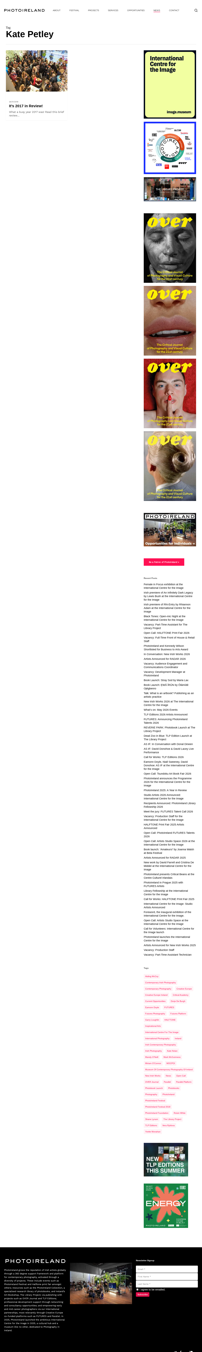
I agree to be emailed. (152, 1289)
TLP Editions (151, 1125)
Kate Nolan (172, 1051)
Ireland (178, 1038)
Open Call (181, 1076)
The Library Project (172, 1119)
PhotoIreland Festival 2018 (157, 1107)
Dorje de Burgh (178, 1001)
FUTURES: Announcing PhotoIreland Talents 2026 (166, 721)
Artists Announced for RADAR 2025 (165, 857)
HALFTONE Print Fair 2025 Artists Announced (164, 826)
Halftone (36, 1284)
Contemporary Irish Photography (160, 982)
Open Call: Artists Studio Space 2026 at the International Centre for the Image (169, 843)
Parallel (167, 1082)
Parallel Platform (184, 1082)
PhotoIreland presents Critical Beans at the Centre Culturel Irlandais (169, 876)
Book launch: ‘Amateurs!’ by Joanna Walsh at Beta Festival (169, 851)
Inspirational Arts (153, 1026)
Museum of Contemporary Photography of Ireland (169, 1069)
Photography (151, 1094)
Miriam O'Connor (153, 1063)
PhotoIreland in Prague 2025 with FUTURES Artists (163, 884)
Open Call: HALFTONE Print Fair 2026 (166, 632)
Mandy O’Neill (151, 1057)
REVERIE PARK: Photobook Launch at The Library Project (169, 729)
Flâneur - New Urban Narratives (24, 94)
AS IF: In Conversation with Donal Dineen (168, 744)
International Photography (157, 1038)
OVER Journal (29, 1298)
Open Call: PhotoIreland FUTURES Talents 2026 (169, 834)
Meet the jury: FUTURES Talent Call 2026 (168, 811)
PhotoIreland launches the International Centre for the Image (167, 938)
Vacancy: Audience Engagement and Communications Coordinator (165, 665)
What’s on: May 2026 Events (161, 709)
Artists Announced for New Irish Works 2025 (170, 945)
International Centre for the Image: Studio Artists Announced (168, 905)
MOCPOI (171, 1063)
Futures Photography (155, 1013)
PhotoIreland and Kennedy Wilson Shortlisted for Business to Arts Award (166, 647)
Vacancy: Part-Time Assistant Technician (168, 954)
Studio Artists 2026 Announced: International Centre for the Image (164, 797)
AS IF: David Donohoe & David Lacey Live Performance (169, 750)
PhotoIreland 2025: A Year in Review (165, 790)
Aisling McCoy (151, 976)
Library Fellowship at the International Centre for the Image (166, 892)
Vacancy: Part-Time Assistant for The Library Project (165, 626)
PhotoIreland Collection (49, 1287)
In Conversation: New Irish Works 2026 (167, 654)
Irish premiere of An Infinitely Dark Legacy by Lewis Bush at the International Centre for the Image (168, 596)
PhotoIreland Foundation (156, 1113)
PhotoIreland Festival (155, 1100)
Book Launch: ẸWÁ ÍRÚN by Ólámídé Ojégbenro (166, 686)
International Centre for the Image (161, 1032)
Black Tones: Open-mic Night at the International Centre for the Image (164, 618)
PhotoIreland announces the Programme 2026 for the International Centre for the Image (168, 782)
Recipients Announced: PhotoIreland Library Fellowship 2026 (170, 805)
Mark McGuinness (172, 1057)
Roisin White (179, 1113)
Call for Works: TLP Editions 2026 (164, 757)
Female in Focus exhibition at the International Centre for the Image (164, 586)
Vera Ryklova (168, 1125)
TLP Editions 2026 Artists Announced (166, 714)
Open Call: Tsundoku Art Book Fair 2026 (167, 773)
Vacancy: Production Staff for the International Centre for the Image (164, 818)
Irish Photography (153, 1051)
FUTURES (169, 1007)
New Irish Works (152, 1076)
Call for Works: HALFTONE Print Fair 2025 (169, 899)
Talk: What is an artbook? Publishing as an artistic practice (169, 695)
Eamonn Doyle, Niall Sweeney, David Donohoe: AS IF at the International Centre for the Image (169, 765)
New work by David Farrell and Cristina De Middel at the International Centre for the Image (169, 866)
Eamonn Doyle (152, 1007)
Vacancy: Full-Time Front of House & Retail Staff (169, 639)
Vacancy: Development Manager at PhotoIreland (164, 673)
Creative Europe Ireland (156, 995)
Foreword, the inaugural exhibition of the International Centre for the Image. (167, 914)
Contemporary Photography (158, 989)
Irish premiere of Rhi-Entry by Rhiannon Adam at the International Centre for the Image (167, 608)
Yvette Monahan (152, 1131)
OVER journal (152, 1082)
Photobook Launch (154, 1088)
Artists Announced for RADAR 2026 (165, 658)
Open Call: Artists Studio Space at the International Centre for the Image (166, 922)
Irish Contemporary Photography (160, 1044)
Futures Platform (178, 1013)
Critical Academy (180, 995)
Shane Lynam (151, 1119)
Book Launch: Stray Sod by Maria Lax (166, 680)
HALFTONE (170, 1020)
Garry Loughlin (152, 1020)
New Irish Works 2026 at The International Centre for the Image (168, 703)
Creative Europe (184, 989)
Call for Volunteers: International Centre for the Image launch (169, 930)
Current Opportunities (155, 1001)
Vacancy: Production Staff (159, 950)
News (168, 1076)
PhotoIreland (168, 1094)
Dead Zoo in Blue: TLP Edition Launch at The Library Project (168, 737)
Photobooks (173, 1088)
